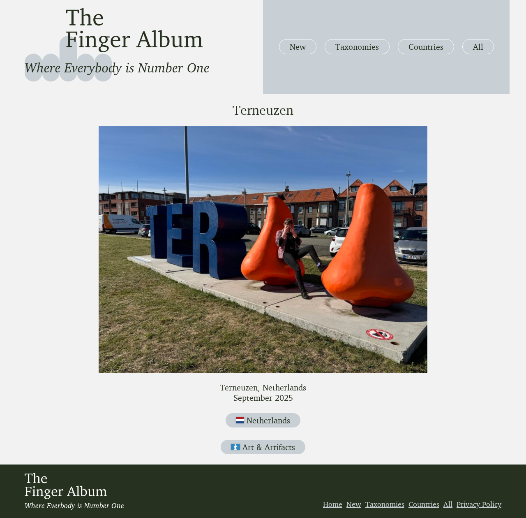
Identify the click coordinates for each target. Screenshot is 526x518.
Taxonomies (357, 47)
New (298, 47)
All (478, 47)
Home (332, 504)
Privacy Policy (479, 504)
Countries (425, 47)
